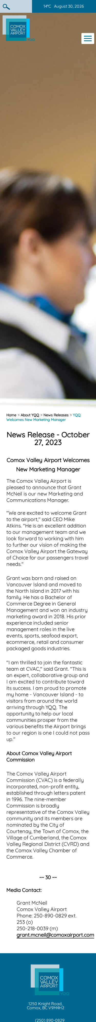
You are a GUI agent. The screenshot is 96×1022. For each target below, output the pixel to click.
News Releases (56, 415)
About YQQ (30, 415)
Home (11, 415)
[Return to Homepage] (19, 39)
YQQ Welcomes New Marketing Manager (43, 417)
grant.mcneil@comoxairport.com (55, 934)
